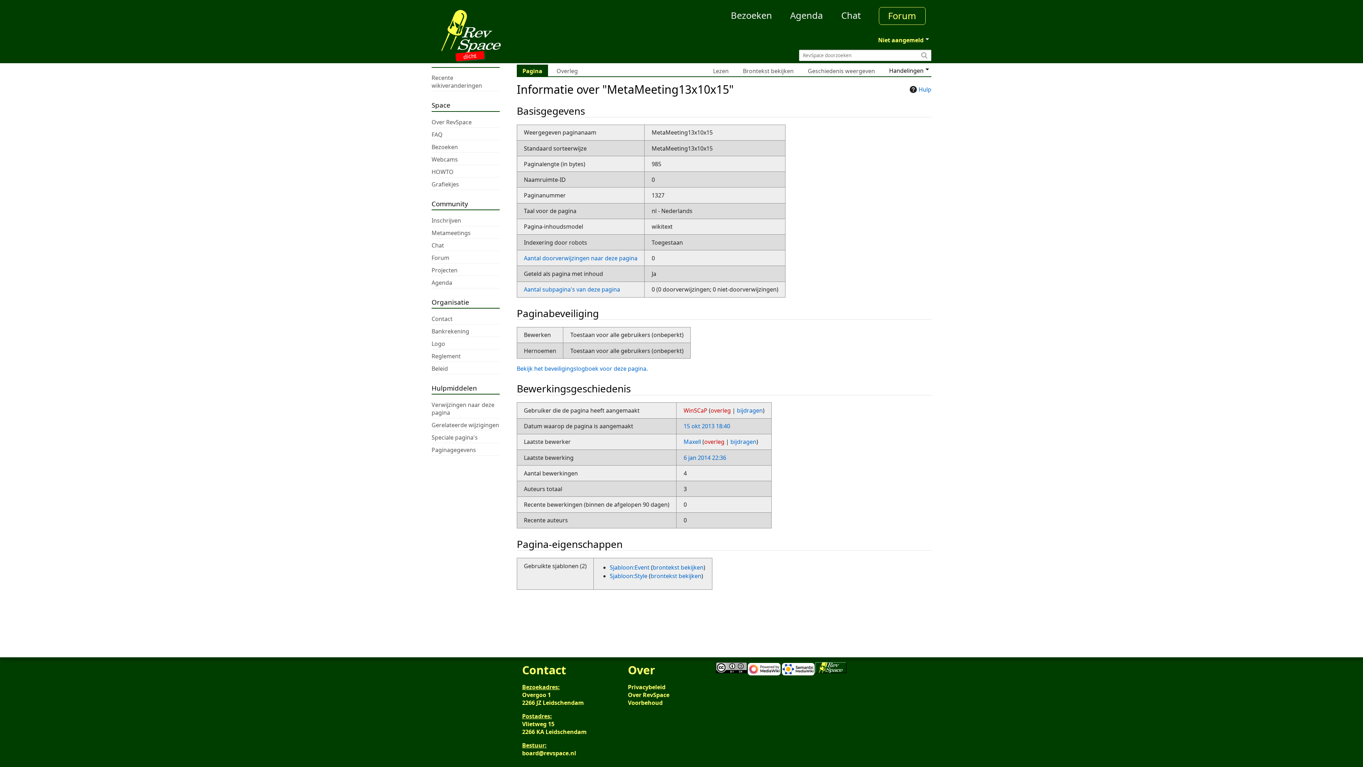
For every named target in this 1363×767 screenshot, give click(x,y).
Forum (902, 16)
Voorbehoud (645, 703)
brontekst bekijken (678, 567)
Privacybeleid (647, 687)
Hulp (925, 89)
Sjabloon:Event (630, 567)
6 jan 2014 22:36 (705, 458)
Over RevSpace (648, 695)
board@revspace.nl (549, 753)
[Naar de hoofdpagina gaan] (494, 31)
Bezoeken (751, 15)
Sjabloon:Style (628, 576)
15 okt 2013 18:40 (707, 426)
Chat (851, 15)
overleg (721, 410)
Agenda (806, 15)
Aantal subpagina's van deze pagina (572, 289)
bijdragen (750, 410)
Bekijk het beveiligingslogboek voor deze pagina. (582, 368)
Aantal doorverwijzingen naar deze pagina (580, 258)
